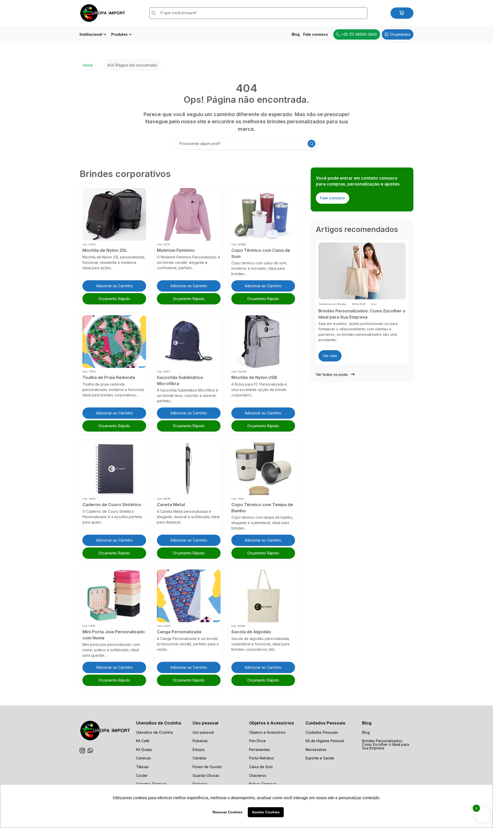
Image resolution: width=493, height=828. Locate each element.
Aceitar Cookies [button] (266, 812)
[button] (114, 286)
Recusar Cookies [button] (227, 812)
